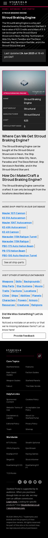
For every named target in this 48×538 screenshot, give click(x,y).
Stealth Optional (33, 442)
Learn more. (12, 502)
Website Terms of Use (14, 408)
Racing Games (32, 454)
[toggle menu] (3, 3)
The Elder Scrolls (33, 386)
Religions (36, 304)
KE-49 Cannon (10, 232)
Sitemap (29, 429)
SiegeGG (10, 459)
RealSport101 (12, 454)
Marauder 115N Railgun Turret (19, 236)
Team (8, 429)
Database (15, 9)
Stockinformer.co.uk (30, 505)
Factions (16, 290)
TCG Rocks (11, 473)
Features (30, 367)
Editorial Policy (12, 423)
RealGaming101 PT (32, 466)
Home (5, 9)
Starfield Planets (33, 380)
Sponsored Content (11, 400)
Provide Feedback (24, 335)
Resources (8, 304)
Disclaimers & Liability (12, 416)
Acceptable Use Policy (33, 408)
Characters (9, 300)
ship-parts (28, 9)
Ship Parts (8, 286)
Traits (5, 290)
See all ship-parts (14, 262)
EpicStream (31, 448)
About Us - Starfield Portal (32, 416)
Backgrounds (32, 281)
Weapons (7, 281)
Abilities (25, 295)
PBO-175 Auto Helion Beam (17, 246)
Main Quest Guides (11, 373)
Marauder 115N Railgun (15, 241)
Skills (18, 281)
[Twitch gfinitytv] (30, 482)
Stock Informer (32, 459)
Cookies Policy (32, 399)
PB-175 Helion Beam (13, 250)
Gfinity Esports (12, 448)
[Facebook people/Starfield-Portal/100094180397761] (25, 482)
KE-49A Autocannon (14, 227)
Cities (5, 295)
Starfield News (12, 367)
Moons (39, 286)
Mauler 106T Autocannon (17, 222)
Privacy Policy (31, 423)
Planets (36, 295)
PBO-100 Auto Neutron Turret (19, 255)
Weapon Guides (13, 380)
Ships (14, 295)
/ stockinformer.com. (15, 508)
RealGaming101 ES (14, 465)
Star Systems (24, 286)
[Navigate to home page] (18, 3)
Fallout (9, 386)
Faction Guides (32, 372)
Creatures (23, 304)
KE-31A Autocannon (13, 217)
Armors (33, 300)
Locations (30, 290)
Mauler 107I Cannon (13, 213)
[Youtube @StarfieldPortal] (35, 482)
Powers (22, 300)
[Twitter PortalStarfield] (20, 482)
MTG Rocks (11, 442)
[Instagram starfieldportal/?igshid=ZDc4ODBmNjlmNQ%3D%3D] (40, 482)
